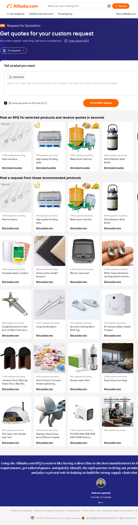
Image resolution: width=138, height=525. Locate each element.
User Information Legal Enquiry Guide (115, 510)
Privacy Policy (74, 510)
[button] (109, 6)
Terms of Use (88, 510)
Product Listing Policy (22, 510)
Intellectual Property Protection (49, 510)
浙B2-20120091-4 (127, 518)
